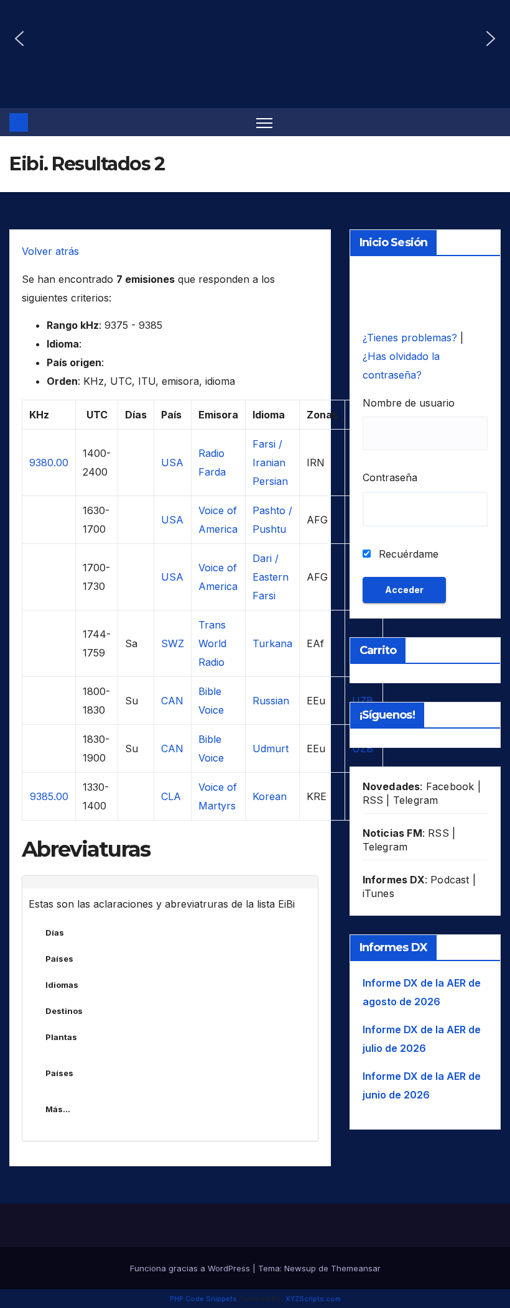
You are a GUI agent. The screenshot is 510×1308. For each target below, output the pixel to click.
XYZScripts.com (313, 1298)
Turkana (272, 643)
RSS (373, 800)
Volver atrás (50, 251)
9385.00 (49, 796)
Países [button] (59, 959)
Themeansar (356, 1268)
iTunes (378, 893)
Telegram (415, 800)
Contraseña (390, 477)
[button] (19, 38)
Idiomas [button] (61, 985)
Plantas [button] (61, 1037)
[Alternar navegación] (264, 122)
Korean (270, 796)
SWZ (172, 643)
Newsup (300, 1268)
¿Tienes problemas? (411, 337)
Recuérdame (407, 554)
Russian (271, 700)
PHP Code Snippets (203, 1298)
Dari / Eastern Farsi (271, 577)
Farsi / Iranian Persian (270, 462)
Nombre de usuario (409, 403)
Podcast (449, 879)
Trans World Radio (212, 643)
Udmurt (271, 748)
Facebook (450, 786)
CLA (171, 796)
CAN (172, 700)
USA (172, 462)
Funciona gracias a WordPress (191, 1268)
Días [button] (54, 932)
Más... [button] (57, 1109)
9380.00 (48, 462)
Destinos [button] (64, 1011)
